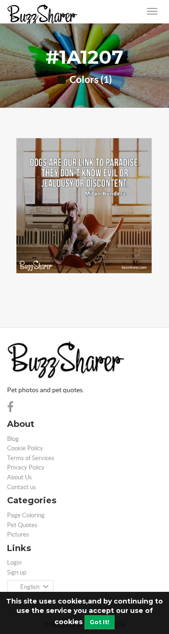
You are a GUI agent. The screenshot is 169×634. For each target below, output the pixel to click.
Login (14, 562)
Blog (13, 438)
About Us (19, 477)
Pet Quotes (22, 525)
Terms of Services (30, 458)
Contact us (21, 487)
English (30, 586)
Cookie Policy (25, 448)
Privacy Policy (26, 467)
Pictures (18, 534)
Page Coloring (26, 515)
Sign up (16, 572)
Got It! (99, 622)
